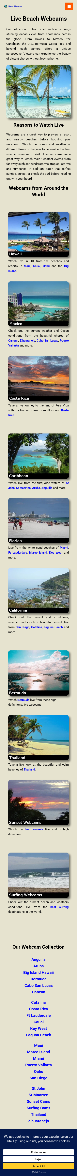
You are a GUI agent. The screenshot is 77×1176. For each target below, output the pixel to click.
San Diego (23, 627)
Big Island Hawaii (38, 972)
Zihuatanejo (27, 340)
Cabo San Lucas (47, 340)
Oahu (46, 266)
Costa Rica (38, 1009)
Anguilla (46, 488)
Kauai (36, 266)
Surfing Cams (38, 1108)
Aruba (36, 488)
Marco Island (38, 552)
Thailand (29, 769)
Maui (27, 266)
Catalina (36, 627)
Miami (64, 547)
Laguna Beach (53, 627)
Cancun (13, 340)
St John (38, 1088)
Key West (56, 552)
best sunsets (34, 829)
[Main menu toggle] (69, 6)
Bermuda (23, 700)
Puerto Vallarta (38, 1065)
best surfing (59, 907)
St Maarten (23, 488)
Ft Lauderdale (17, 552)
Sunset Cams (38, 1101)
